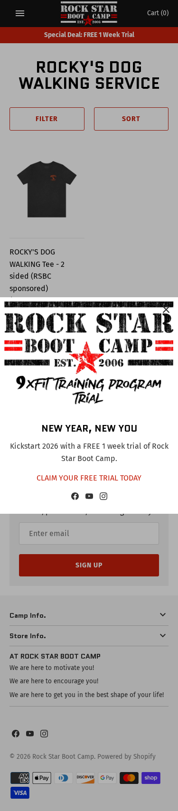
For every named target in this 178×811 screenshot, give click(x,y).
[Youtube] (89, 498)
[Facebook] (75, 498)
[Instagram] (103, 498)
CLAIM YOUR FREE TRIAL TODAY (89, 477)
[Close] (166, 309)
